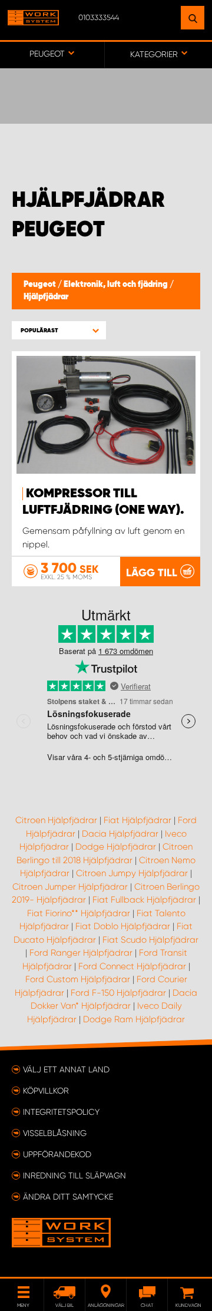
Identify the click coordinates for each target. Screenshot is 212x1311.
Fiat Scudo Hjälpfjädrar (150, 939)
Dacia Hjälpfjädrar (120, 833)
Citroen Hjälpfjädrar (56, 820)
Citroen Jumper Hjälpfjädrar (70, 886)
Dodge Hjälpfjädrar (115, 846)
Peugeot (41, 284)
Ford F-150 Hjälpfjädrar (118, 993)
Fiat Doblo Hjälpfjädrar (122, 926)
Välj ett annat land (66, 1069)
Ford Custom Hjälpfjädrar (77, 979)
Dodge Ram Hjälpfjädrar (134, 1019)
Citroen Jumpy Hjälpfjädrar (132, 873)
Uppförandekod (57, 1154)
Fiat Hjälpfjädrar (137, 820)
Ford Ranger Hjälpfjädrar (80, 952)
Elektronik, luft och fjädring (117, 284)
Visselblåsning (55, 1133)
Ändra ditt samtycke (68, 1196)
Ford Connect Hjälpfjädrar (132, 966)
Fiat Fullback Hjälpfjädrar (144, 899)
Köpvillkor (46, 1090)
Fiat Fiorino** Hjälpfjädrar (78, 913)
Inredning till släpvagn (74, 1175)
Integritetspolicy (61, 1112)
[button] (59, 330)
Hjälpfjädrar (46, 297)
